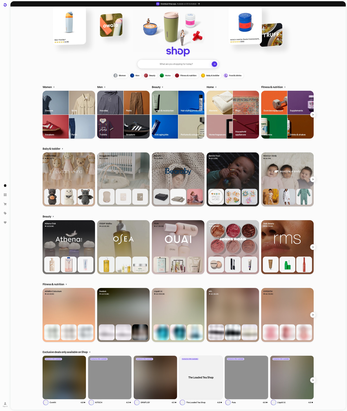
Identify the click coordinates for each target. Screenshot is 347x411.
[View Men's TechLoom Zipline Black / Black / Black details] (233, 332)
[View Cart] (5, 204)
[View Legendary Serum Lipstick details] (304, 264)
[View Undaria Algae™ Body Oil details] (107, 264)
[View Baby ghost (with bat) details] (69, 197)
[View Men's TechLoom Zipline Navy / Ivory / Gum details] (216, 332)
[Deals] (5, 213)
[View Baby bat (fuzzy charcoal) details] (85, 197)
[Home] (5, 185)
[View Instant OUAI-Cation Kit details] (178, 264)
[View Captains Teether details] (249, 197)
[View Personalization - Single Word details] (216, 197)
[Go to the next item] (313, 114)
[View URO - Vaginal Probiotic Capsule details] (271, 332)
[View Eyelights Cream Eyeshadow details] (271, 264)
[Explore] (5, 195)
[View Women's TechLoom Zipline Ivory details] (249, 332)
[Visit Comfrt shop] (64, 377)
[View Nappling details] (195, 197)
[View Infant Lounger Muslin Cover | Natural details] (123, 197)
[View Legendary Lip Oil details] (287, 264)
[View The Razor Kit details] (69, 264)
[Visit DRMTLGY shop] (155, 377)
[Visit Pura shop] (246, 377)
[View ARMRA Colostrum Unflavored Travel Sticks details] (85, 332)
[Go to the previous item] (43, 114)
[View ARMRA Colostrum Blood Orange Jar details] (69, 332)
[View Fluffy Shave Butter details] (85, 264)
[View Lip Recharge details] (249, 264)
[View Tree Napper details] (178, 197)
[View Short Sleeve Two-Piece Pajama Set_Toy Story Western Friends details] (271, 197)
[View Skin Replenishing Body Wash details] (52, 264)
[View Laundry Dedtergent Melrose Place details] (161, 264)
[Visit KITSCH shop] (109, 377)
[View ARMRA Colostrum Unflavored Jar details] (52, 332)
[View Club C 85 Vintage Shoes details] (107, 332)
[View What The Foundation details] (216, 264)
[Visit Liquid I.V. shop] (292, 377)
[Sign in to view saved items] (5, 222)
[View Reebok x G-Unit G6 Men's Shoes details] (140, 332)
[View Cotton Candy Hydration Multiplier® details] (161, 332)
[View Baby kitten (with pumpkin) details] (52, 197)
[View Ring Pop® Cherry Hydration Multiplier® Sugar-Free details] (195, 332)
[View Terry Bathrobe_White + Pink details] (287, 197)
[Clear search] (214, 64)
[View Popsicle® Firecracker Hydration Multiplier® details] (178, 332)
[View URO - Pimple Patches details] (287, 332)
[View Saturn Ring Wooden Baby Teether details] (233, 197)
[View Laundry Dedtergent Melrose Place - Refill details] (195, 264)
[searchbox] (178, 64)
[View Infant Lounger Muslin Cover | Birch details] (140, 197)
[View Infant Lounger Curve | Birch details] (107, 197)
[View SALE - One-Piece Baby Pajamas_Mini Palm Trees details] (304, 197)
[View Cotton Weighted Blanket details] (161, 197)
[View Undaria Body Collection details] (123, 264)
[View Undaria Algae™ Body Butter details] (140, 264)
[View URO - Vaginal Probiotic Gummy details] (304, 332)
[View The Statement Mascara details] (233, 264)
